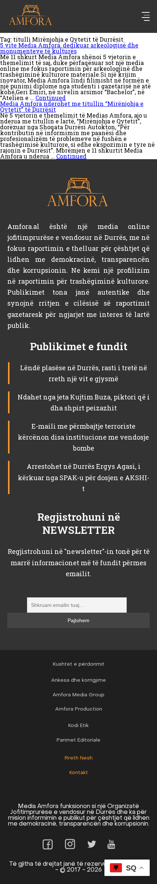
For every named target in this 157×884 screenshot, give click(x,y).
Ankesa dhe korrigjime (78, 680)
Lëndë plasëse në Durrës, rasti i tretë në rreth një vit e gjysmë (83, 373)
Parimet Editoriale (78, 740)
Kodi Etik (78, 725)
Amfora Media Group (78, 695)
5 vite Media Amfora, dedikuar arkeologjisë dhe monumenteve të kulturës (69, 48)
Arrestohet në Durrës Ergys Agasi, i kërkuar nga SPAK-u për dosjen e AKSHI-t (83, 477)
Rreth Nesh (79, 758)
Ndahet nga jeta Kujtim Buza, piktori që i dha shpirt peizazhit (84, 402)
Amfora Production (78, 709)
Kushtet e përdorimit (78, 664)
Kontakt (78, 772)
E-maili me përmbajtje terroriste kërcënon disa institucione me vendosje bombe (83, 437)
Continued (50, 98)
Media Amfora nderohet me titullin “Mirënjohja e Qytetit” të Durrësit (71, 106)
